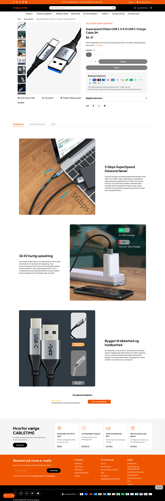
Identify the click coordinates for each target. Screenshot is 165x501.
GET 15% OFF (68, 265)
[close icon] (109, 232)
